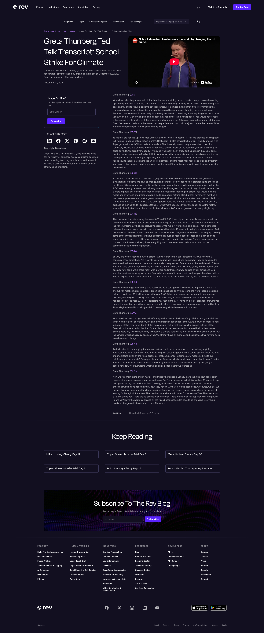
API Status (173, 561)
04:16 (133, 213)
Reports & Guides (143, 556)
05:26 (134, 251)
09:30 (134, 371)
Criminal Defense (110, 556)
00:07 (134, 94)
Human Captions (77, 556)
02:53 (134, 173)
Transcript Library (143, 565)
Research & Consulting (113, 574)
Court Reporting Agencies (114, 570)
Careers (204, 556)
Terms (176, 625)
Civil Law (107, 565)
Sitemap (215, 625)
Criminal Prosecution (112, 552)
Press (203, 561)
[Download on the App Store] (199, 608)
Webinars (139, 574)
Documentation (176, 556)
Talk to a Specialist (218, 7)
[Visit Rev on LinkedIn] (145, 608)
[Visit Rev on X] (119, 608)
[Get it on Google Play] (218, 608)
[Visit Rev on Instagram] (132, 608)
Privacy (186, 625)
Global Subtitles (77, 574)
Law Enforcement (111, 561)
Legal (81, 21)
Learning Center (142, 561)
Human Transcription (79, 552)
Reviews (139, 579)
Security (204, 570)
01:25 (133, 132)
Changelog (174, 565)
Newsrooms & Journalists (114, 579)
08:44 (134, 343)
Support (204, 579)
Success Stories (142, 570)
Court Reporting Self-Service (83, 570)
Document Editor (45, 556)
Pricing (40, 579)
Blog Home (68, 21)
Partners (204, 565)
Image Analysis (44, 561)
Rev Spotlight (136, 21)
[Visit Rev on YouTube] (157, 608)
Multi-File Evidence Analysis (50, 552)
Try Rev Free (242, 7)
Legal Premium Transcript (82, 565)
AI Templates (43, 570)
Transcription (118, 21)
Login (224, 625)
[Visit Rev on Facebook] (107, 608)
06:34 (134, 282)
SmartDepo (75, 579)
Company (205, 552)
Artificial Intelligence (98, 21)
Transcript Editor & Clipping (49, 565)
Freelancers (206, 574)
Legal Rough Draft (78, 561)
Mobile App (42, 574)
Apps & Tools (141, 583)
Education (107, 583)
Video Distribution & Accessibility (112, 589)
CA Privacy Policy (200, 625)
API (170, 552)
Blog (137, 552)
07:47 (133, 312)
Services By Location (144, 588)
